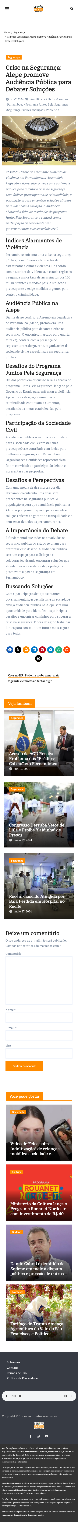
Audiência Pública (43, 99)
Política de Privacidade (22, 1378)
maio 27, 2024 (23, 911)
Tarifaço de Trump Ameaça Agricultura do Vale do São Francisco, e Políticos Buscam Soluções (36, 1331)
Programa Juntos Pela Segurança (47, 104)
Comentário (14, 954)
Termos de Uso (17, 1373)
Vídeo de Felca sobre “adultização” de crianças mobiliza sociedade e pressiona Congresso (35, 1151)
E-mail (10, 1028)
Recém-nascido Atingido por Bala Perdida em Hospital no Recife (37, 901)
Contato (12, 1368)
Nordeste (17, 1292)
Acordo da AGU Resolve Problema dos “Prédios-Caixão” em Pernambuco (33, 758)
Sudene (16, 1232)
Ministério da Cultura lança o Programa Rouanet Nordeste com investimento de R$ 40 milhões (38, 1211)
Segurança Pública (19, 110)
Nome (10, 1010)
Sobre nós (13, 1362)
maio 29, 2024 (23, 840)
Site (8, 1046)
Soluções (39, 110)
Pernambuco (15, 104)
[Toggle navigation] (7, 8)
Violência (53, 110)
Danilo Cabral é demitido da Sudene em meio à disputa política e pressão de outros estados (37, 1271)
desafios (63, 99)
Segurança (14, 57)
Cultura (16, 1172)
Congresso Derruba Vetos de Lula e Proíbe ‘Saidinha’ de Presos (36, 830)
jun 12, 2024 (22, 768)
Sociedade (18, 1112)
